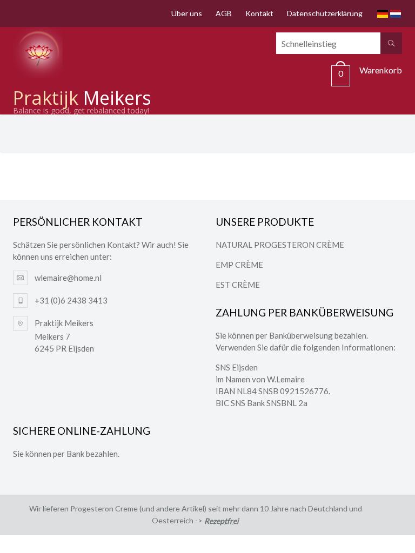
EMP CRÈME (239, 264)
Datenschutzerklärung (325, 13)
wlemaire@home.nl (68, 277)
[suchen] (391, 43)
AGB (224, 13)
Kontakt (259, 13)
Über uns (186, 13)
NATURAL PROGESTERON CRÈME (280, 244)
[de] (382, 14)
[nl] (395, 14)
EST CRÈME (238, 284)
